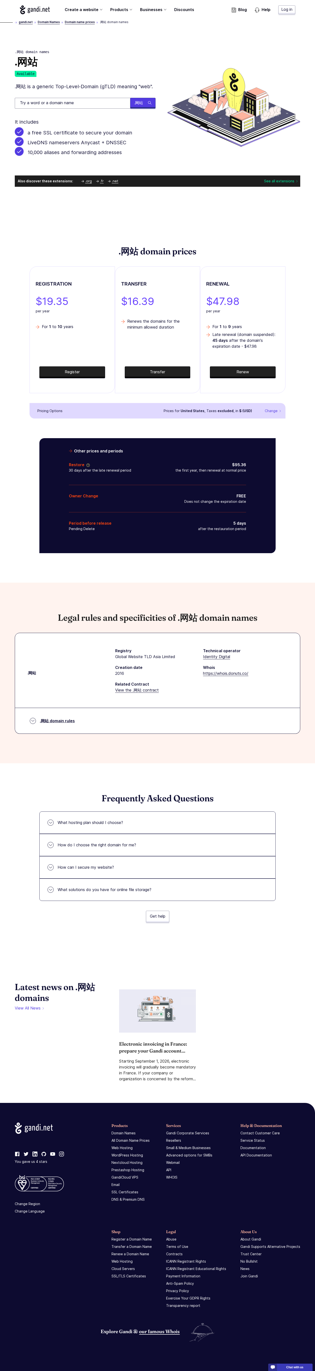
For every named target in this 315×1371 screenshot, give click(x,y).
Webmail (173, 1162)
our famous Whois (159, 1331)
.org (88, 181)
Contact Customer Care (260, 1133)
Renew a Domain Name (130, 1254)
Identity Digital (216, 656)
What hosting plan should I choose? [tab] (90, 822)
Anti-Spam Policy (180, 1283)
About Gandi (250, 1239)
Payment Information (183, 1276)
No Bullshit (249, 1261)
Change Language (30, 1211)
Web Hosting (122, 1148)
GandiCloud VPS (124, 1177)
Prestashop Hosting (127, 1170)
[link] (17, 1154)
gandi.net (26, 22)
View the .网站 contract (137, 690)
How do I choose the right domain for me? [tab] (97, 844)
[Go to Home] (35, 9)
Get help (157, 916)
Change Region (27, 1204)
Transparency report (183, 1305)
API (168, 1170)
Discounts (184, 9)
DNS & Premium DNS (128, 1199)
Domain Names (49, 22)
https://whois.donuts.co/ (225, 673)
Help (266, 9)
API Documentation (256, 1155)
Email (115, 1185)
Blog (242, 9)
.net (115, 181)
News (245, 1269)
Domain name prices (80, 22)
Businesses (151, 9)
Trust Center (251, 1254)
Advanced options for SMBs (189, 1155)
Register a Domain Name (131, 1239)
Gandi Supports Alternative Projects (270, 1246)
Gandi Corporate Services (187, 1133)
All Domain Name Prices (130, 1140)
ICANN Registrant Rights (186, 1261)
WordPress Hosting (127, 1155)
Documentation (253, 1148)
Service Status (252, 1140)
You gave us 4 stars (31, 1161)
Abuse (171, 1239)
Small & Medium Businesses (188, 1148)
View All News (28, 1008)
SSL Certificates (124, 1192)
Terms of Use (177, 1246)
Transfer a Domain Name (131, 1246)
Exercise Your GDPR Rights (188, 1298)
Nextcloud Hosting (126, 1162)
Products (119, 9)
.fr (102, 181)
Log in (286, 9)
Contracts (174, 1254)
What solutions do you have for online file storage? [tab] (104, 889)
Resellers (173, 1140)
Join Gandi (249, 1276)
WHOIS (171, 1177)
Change (271, 411)
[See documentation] (87, 465)
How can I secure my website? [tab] (86, 867)
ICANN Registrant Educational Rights (196, 1269)
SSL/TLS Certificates (128, 1276)
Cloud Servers (123, 1269)
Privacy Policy (177, 1291)
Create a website (81, 9)
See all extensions (279, 181)
